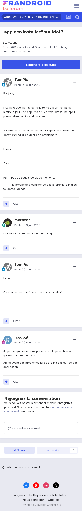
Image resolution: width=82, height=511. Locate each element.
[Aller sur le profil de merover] (7, 222)
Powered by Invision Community (41, 504)
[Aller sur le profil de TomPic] (7, 82)
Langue (18, 495)
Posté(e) (27, 84)
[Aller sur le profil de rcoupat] (7, 340)
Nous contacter (33, 500)
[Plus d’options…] (74, 82)
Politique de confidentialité (47, 495)
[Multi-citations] (6, 204)
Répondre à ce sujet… (26, 428)
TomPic (13, 43)
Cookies (54, 500)
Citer (16, 203)
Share (20, 450)
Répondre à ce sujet (41, 64)
